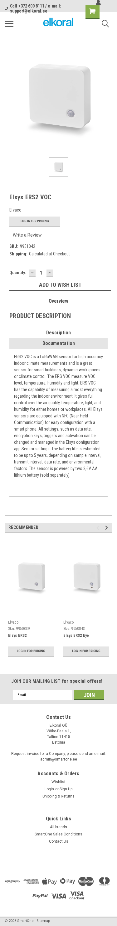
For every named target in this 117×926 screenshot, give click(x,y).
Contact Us (58, 841)
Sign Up (66, 789)
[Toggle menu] (9, 23)
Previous (98, 527)
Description (58, 333)
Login (49, 789)
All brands (58, 827)
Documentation (58, 343)
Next (107, 527)
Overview (58, 301)
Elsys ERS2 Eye (76, 635)
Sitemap (43, 921)
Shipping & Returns (58, 796)
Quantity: (17, 272)
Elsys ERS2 (17, 635)
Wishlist (58, 782)
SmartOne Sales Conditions (58, 834)
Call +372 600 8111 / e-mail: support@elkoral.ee (35, 8)
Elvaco (13, 622)
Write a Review (27, 235)
